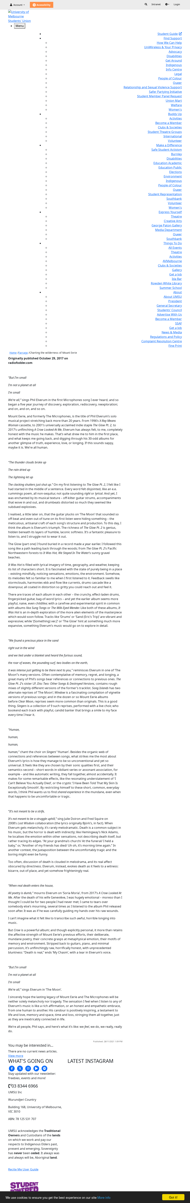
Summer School (171, 288)
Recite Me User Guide (23, 1169)
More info (103, 1197)
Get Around (174, 60)
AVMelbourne (172, 261)
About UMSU (173, 297)
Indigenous (174, 65)
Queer (177, 83)
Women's (175, 109)
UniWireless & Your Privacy (163, 47)
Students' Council (169, 310)
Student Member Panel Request (159, 96)
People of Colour (170, 78)
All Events (175, 248)
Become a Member (168, 123)
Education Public (170, 167)
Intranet (156, 4)
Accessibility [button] (43, 4)
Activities (175, 118)
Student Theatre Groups (165, 132)
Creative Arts (173, 221)
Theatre (176, 216)
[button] (167, 4)
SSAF (178, 323)
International (172, 136)
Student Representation (165, 194)
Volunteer (175, 141)
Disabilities (174, 56)
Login (177, 4)
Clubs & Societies (170, 127)
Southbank (174, 199)
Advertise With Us (169, 314)
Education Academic (167, 163)
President (175, 301)
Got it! (173, 1197)
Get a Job (175, 274)
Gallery (177, 270)
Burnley (176, 154)
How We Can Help (169, 43)
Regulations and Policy (166, 337)
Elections (175, 172)
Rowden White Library (166, 283)
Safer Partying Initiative (165, 92)
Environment (173, 176)
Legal (178, 74)
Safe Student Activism (166, 150)
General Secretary (169, 306)
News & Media (172, 332)
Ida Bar (177, 279)
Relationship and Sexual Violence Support (153, 87)
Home (13, 352)
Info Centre (174, 69)
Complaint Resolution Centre (161, 341)
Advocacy (175, 52)
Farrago (23, 352)
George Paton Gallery (167, 225)
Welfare (176, 105)
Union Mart (174, 101)
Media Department (168, 230)
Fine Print (175, 346)
